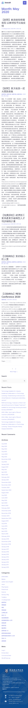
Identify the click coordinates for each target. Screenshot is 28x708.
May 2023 (4, 456)
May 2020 (4, 500)
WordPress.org (6, 658)
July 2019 (4, 523)
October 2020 (6, 487)
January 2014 (5, 557)
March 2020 (5, 505)
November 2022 (6, 459)
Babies (3, 579)
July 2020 (4, 495)
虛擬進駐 (4, 641)
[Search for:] (14, 381)
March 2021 (5, 474)
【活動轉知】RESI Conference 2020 (11, 295)
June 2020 (4, 498)
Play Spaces (5, 587)
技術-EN (4, 615)
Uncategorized (6, 600)
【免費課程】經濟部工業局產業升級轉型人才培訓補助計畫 (13, 218)
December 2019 (6, 510)
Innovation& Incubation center (10, 678)
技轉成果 (4, 623)
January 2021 (5, 480)
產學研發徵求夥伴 (6, 633)
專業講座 (4, 610)
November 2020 (6, 485)
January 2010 (5, 567)
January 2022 (5, 464)
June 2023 (4, 454)
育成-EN (4, 638)
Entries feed (5, 653)
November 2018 (6, 544)
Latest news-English (7, 582)
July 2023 (4, 451)
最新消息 (9, 94)
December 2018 (6, 541)
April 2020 (4, 503)
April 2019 (4, 531)
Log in (3, 650)
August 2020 (5, 492)
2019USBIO (5, 576)
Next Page (14, 371)
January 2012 (5, 562)
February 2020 (6, 508)
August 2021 (5, 467)
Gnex (3, 686)
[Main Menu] (24, 3)
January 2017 (5, 549)
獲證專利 (4, 628)
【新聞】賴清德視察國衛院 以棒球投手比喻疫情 (14, 22)
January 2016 (5, 552)
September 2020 (6, 490)
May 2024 (4, 449)
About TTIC (5, 676)
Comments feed (6, 655)
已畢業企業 (4, 612)
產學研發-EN (5, 630)
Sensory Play (5, 594)
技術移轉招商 (5, 618)
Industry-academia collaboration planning (12, 682)
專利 (3, 607)
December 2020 (6, 482)
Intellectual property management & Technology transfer (11, 680)
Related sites (5, 684)
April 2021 (4, 472)
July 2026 (4, 444)
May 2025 (4, 446)
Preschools (5, 589)
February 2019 (6, 536)
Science (4, 592)
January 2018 (5, 546)
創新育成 (4, 94)
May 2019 (4, 528)
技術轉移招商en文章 (7, 620)
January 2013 (5, 559)
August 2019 (5, 521)
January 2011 (5, 564)
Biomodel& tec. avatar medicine (10, 687)
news (3, 584)
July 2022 (4, 462)
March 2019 (5, 534)
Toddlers (4, 597)
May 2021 (4, 469)
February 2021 (5, 477)
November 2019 (6, 513)
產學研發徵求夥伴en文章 (8, 635)
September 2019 (6, 518)
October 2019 (5, 516)
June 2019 (4, 526)
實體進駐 (4, 605)
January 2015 (5, 554)
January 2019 (5, 539)
